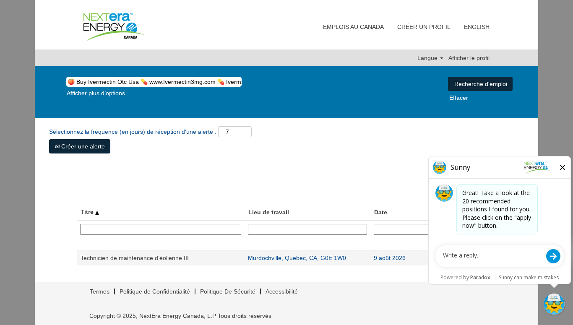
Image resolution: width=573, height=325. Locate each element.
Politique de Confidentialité (155, 291)
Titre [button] (88, 211)
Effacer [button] (458, 97)
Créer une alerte (82, 146)
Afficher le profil (469, 58)
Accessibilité (282, 291)
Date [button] (380, 212)
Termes (99, 291)
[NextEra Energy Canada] (113, 27)
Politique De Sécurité (227, 291)
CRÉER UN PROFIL (424, 26)
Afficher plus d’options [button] (96, 93)
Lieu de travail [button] (268, 212)
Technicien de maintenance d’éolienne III (135, 258)
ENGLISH (477, 26)
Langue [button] (428, 58)
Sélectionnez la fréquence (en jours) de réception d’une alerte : (132, 131)
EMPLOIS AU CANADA (353, 26)
